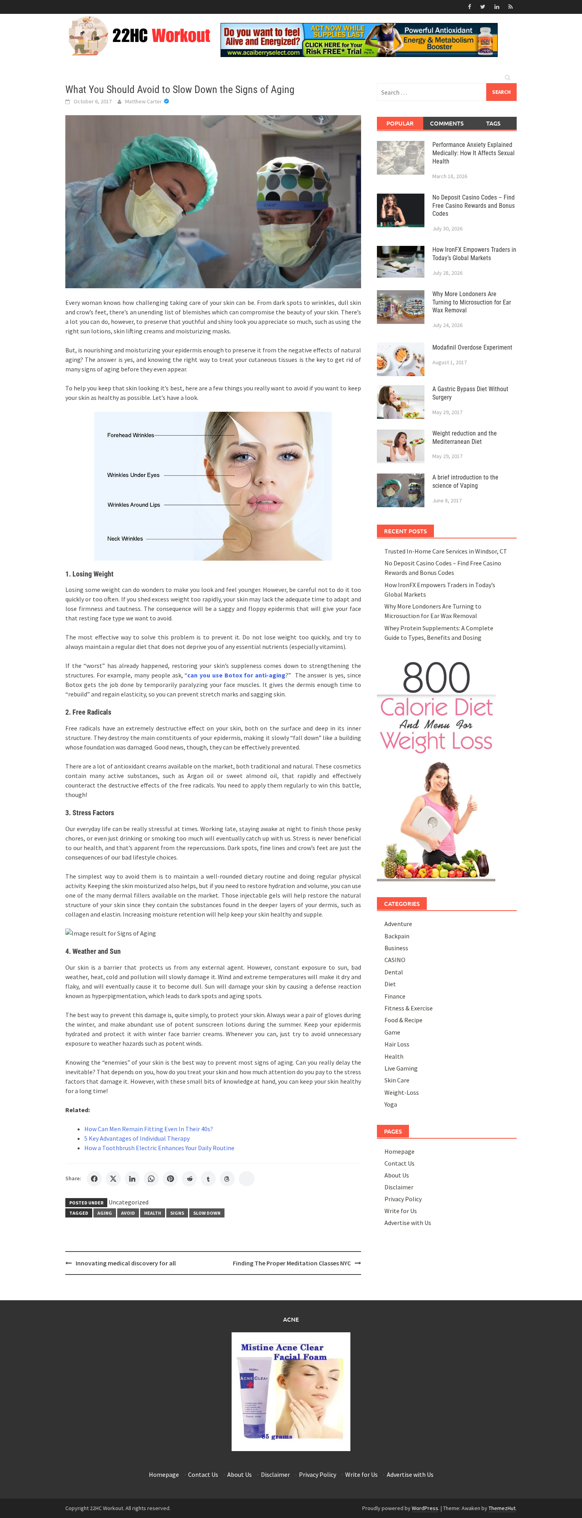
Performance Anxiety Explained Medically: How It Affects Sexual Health (473, 153)
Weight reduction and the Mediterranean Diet (464, 437)
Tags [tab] (493, 123)
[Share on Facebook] (94, 1178)
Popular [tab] (400, 123)
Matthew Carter (143, 101)
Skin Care (396, 1080)
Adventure (398, 924)
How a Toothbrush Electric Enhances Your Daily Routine (159, 1148)
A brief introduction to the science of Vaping (465, 481)
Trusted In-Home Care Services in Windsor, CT (445, 551)
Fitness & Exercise (408, 1008)
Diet (390, 984)
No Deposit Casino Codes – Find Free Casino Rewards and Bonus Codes (473, 206)
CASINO (394, 960)
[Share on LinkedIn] (132, 1178)
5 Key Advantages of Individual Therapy (137, 1138)
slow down (207, 1213)
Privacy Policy (403, 1199)
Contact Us (399, 1163)
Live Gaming (401, 1068)
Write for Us (400, 1211)
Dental (393, 972)
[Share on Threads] (227, 1178)
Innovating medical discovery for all (126, 1263)
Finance (394, 996)
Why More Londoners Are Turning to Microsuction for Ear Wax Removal (471, 302)
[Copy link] (247, 1178)
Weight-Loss (401, 1092)
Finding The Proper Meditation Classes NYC (292, 1263)
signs (177, 1213)
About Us (396, 1175)
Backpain (396, 936)
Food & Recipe (403, 1020)
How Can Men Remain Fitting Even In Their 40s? (148, 1129)
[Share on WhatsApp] (151, 1178)
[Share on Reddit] (189, 1178)
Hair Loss (396, 1044)
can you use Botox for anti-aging (236, 675)
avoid (128, 1213)
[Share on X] (113, 1178)
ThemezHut (502, 1508)
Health (152, 1213)
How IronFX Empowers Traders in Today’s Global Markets (474, 254)
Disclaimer (398, 1187)
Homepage (399, 1151)
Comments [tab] (447, 123)
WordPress (425, 1508)
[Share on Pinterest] (170, 1178)
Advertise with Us (407, 1223)
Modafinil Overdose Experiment (472, 347)
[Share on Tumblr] (208, 1178)
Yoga (390, 1104)
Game (392, 1032)
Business (396, 948)
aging (104, 1213)
